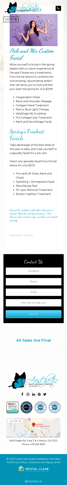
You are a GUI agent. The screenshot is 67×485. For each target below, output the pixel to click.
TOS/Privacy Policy (16, 462)
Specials (28, 235)
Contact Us (35, 481)
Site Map (54, 458)
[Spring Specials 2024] (33, 45)
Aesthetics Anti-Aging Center (45, 462)
